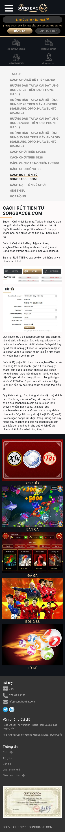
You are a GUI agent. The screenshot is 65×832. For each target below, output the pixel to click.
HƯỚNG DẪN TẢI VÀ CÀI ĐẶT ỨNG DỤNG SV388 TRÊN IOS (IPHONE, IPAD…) (34, 123)
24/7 (11, 688)
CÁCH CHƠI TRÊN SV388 (28, 151)
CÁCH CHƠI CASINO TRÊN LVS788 (34, 163)
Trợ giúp (7, 758)
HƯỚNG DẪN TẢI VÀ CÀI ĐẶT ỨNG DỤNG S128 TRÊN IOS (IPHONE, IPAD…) (34, 90)
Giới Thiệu (17, 190)
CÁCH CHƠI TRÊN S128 (26, 157)
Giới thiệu (8, 752)
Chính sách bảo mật (14, 775)
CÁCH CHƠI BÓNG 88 (25, 169)
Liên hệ (7, 763)
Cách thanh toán (12, 769)
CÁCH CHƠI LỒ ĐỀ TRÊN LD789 (32, 79)
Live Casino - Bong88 (32, 19)
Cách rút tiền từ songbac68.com (24, 177)
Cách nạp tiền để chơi (28, 185)
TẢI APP (15, 74)
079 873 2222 (17, 695)
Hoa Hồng (18, 196)
